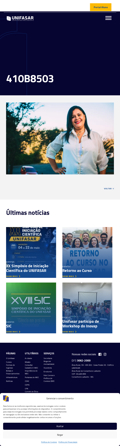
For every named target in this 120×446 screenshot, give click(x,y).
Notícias (9, 381)
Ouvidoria (48, 367)
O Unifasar (10, 358)
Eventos (10, 261)
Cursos (9, 362)
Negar (60, 435)
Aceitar (60, 426)
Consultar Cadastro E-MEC (31, 366)
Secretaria (48, 358)
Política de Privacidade (67, 442)
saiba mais (12, 276)
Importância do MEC (31, 372)
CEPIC (27, 384)
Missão (27, 362)
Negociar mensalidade (49, 363)
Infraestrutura (11, 377)
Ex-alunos (48, 371)
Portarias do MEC (32, 377)
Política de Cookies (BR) (49, 380)
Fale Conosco (49, 375)
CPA (26, 388)
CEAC (27, 381)
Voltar (108, 188)
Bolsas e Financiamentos (12, 372)
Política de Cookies (49, 442)
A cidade (28, 358)
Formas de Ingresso (10, 366)
